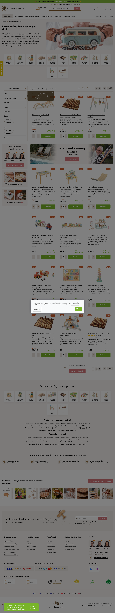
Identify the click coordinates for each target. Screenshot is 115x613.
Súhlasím (78, 309)
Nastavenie (37, 309)
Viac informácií (75, 305)
